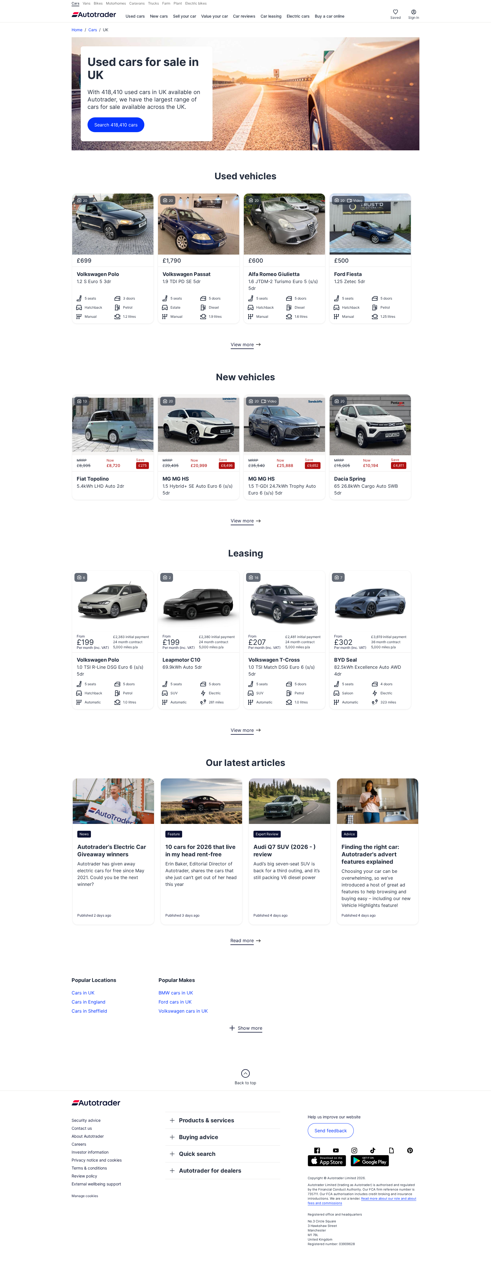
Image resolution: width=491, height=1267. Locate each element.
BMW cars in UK (176, 993)
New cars (159, 16)
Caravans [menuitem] (137, 3)
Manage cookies (85, 1196)
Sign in (413, 17)
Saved (395, 17)
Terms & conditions (89, 1168)
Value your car (214, 16)
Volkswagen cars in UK (183, 1011)
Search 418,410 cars (116, 125)
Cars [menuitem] (75, 3)
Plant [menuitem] (178, 3)
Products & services (206, 1120)
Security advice (86, 1120)
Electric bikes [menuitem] (196, 3)
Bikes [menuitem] (98, 3)
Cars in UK (83, 993)
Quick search (197, 1153)
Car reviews (244, 16)
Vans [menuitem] (86, 3)
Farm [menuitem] (166, 3)
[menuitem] (135, 16)
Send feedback (331, 1130)
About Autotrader (88, 1136)
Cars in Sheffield (89, 1011)
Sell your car (184, 16)
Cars (92, 29)
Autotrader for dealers (210, 1170)
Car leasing (271, 16)
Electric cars (298, 16)
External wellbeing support (96, 1183)
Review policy (84, 1175)
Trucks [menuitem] (153, 3)
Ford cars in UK (175, 1002)
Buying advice (198, 1137)
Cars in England (88, 1002)
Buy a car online (329, 16)
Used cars (135, 16)
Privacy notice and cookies (97, 1160)
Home (77, 29)
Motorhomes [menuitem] (116, 3)
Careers (79, 1144)
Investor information (90, 1152)
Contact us (82, 1128)
